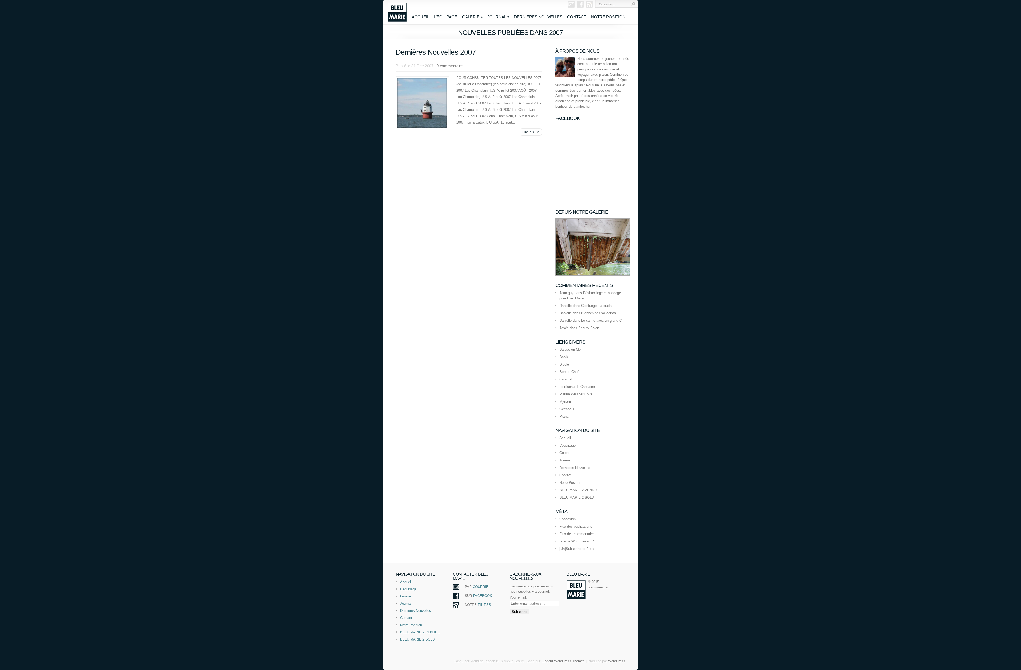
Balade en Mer (570, 349)
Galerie (472, 17)
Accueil (420, 17)
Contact (576, 17)
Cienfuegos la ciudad (597, 306)
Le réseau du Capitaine (577, 387)
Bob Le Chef (569, 372)
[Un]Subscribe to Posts (577, 549)
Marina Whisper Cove (575, 394)
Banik (563, 357)
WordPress (616, 661)
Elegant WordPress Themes (563, 661)
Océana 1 (566, 409)
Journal (498, 17)
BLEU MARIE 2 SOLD (576, 497)
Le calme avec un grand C (601, 321)
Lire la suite (530, 132)
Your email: (518, 597)
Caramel (565, 379)
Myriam (565, 402)
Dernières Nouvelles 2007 (436, 52)
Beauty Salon (588, 328)
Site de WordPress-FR (576, 541)
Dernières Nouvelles (538, 17)
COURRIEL (481, 587)
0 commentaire (450, 65)
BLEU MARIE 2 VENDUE (579, 490)
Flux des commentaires (577, 534)
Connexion (567, 519)
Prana (563, 416)
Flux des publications (575, 526)
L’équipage (445, 17)
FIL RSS (484, 605)
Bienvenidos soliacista (598, 313)
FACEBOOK (482, 596)
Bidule (564, 364)
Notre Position (608, 17)
